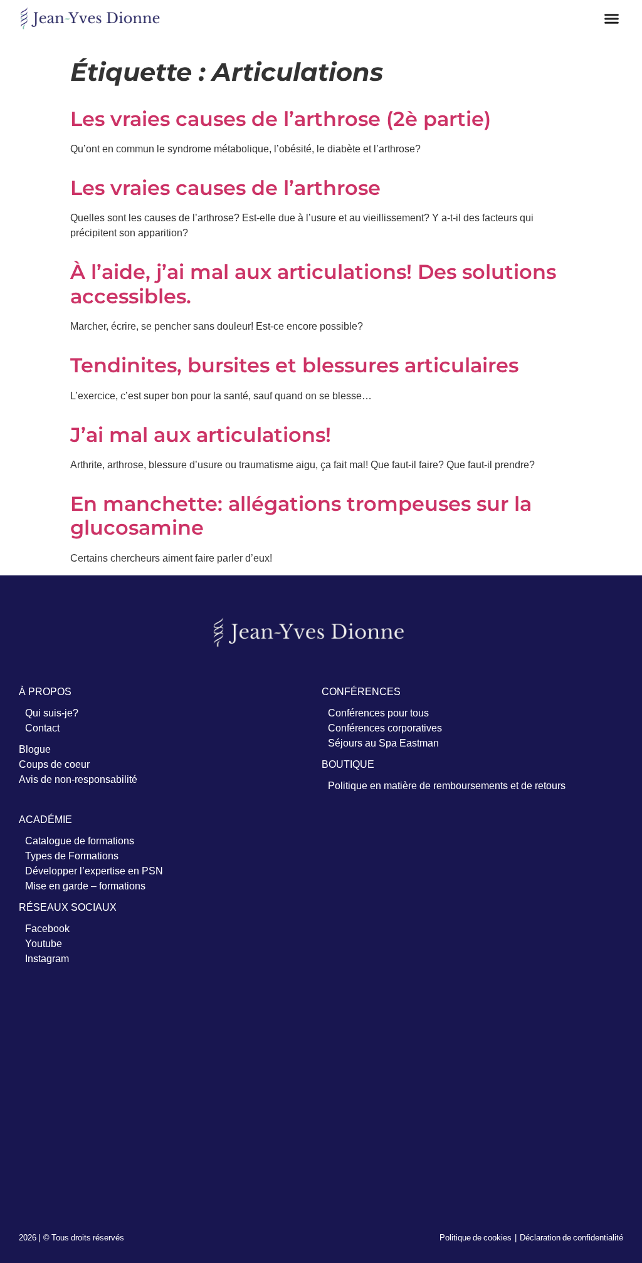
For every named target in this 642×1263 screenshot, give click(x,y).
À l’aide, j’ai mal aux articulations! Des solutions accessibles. (313, 283)
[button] (612, 19)
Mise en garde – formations (85, 886)
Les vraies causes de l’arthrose (225, 188)
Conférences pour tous (378, 713)
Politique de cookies (475, 1237)
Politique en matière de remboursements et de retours (447, 785)
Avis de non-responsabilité (78, 779)
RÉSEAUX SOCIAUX (68, 907)
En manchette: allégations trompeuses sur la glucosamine (301, 515)
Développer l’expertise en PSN (94, 871)
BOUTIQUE (348, 764)
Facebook (47, 928)
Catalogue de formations (79, 840)
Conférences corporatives (385, 728)
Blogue (35, 749)
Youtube (43, 943)
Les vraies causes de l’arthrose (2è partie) (280, 119)
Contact (42, 728)
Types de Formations (71, 855)
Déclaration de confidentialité (571, 1237)
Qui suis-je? (51, 713)
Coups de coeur (54, 764)
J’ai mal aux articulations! (200, 434)
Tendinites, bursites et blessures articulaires (294, 365)
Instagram (47, 958)
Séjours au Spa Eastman (383, 743)
